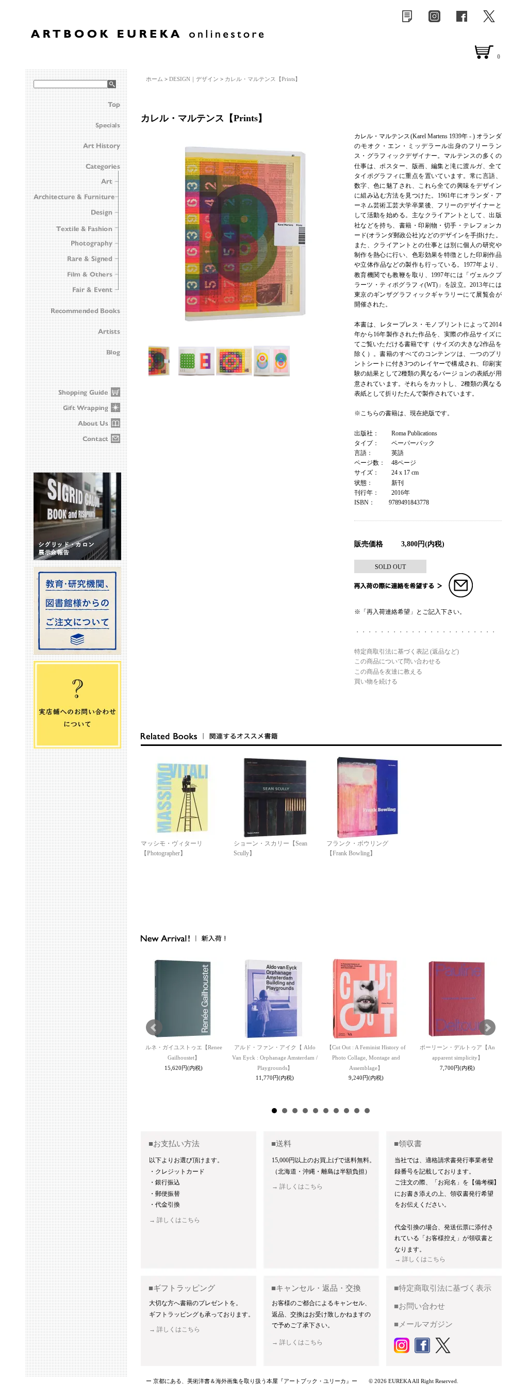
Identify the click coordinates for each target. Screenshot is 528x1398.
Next (487, 1027)
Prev (154, 1027)
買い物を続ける (376, 681)
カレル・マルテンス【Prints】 (263, 79)
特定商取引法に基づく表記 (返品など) (406, 651)
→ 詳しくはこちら (174, 1220)
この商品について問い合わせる (397, 661)
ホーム (154, 79)
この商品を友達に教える (388, 671)
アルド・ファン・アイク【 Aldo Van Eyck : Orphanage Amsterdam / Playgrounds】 (275, 1057)
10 (367, 1110)
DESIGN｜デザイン (194, 79)
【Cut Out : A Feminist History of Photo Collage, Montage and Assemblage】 (366, 1057)
